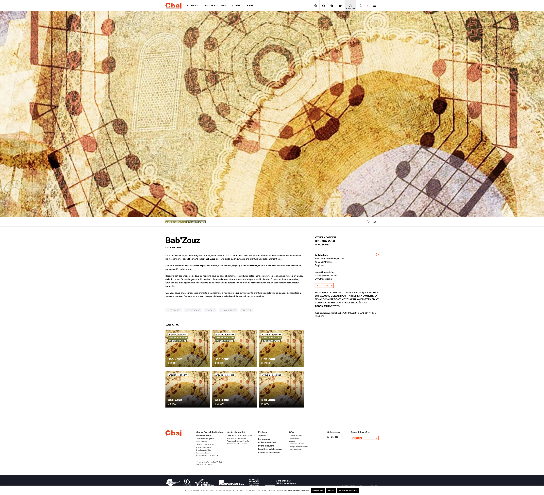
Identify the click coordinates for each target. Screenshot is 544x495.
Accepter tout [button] (318, 490)
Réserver (326, 285)
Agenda (235, 5)
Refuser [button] (331, 490)
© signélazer (374, 485)
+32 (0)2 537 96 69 (326, 275)
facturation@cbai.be (203, 453)
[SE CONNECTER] (350, 5)
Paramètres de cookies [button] (348, 490)
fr (367, 5)
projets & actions (215, 5)
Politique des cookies (298, 490)
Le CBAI (250, 5)
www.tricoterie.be (323, 278)
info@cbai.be (206, 447)
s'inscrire (357, 438)
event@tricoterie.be (324, 271)
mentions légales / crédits (351, 485)
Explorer (192, 5)
